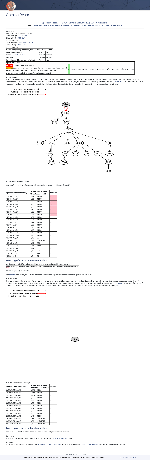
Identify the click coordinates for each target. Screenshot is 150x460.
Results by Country (96, 25)
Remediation (66, 25)
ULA (23, 55)
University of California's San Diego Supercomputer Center (83, 457)
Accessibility (124, 457)
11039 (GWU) (21, 38)
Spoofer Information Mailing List (49, 445)
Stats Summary (40, 25)
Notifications (101, 23)
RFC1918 (16, 55)
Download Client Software (73, 23)
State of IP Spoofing (60, 438)
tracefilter (12, 275)
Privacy (133, 457)
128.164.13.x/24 (24, 36)
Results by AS (80, 25)
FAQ (88, 23)
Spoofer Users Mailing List (90, 445)
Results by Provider (114, 25)
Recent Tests (54, 25)
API (92, 23)
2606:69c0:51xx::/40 (26, 43)
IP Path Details (118, 82)
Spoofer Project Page (51, 23)
